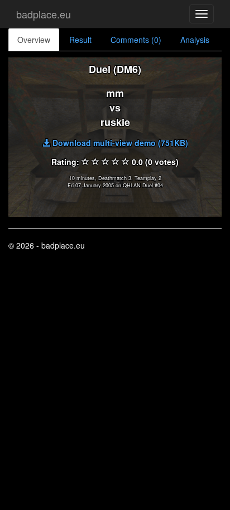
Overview (33, 39)
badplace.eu (43, 14)
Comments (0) (136, 39)
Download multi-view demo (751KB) (119, 142)
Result (80, 39)
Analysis (194, 39)
